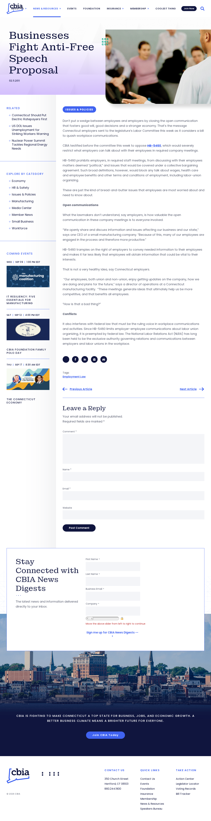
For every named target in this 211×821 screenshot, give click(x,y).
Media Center (22, 208)
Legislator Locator (187, 784)
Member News (22, 215)
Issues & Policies (24, 194)
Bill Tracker (183, 794)
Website (67, 507)
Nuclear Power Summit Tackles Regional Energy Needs (29, 145)
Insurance (114, 8)
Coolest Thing (165, 8)
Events (71, 8)
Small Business (23, 222)
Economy (19, 181)
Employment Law (74, 377)
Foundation (91, 8)
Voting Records (186, 789)
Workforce (19, 228)
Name (67, 469)
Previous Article (81, 389)
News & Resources (45, 8)
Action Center (185, 779)
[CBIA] (15, 8)
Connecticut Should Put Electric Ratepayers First (29, 117)
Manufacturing (22, 201)
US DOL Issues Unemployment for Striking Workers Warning (30, 130)
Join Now (189, 8)
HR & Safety (20, 188)
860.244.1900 (113, 789)
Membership (138, 8)
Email (67, 488)
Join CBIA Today (105, 735)
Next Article (188, 389)
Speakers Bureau (151, 809)
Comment (70, 431)
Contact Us (147, 779)
